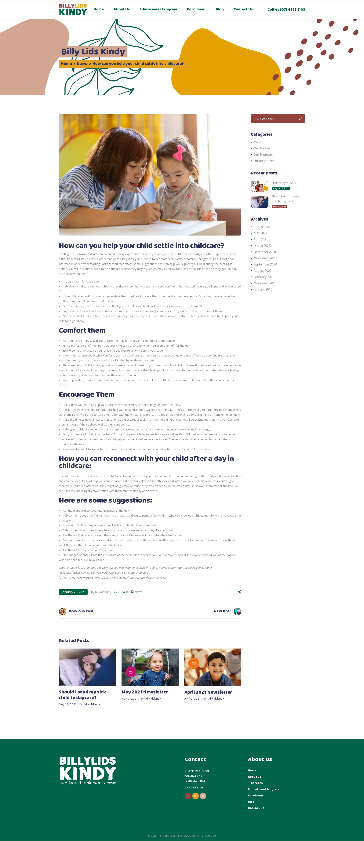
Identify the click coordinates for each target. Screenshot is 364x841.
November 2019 (265, 283)
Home (66, 63)
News (82, 63)
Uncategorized (264, 161)
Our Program (263, 154)
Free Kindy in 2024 (284, 183)
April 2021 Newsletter (208, 692)
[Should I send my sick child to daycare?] (87, 667)
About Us (254, 776)
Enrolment (255, 795)
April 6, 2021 (192, 698)
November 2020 (265, 258)
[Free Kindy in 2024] (259, 186)
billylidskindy (103, 592)
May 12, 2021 (68, 704)
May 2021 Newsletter (145, 692)
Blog (251, 801)
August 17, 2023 (281, 188)
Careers (257, 783)
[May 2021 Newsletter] (150, 667)
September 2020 (265, 264)
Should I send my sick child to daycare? (82, 695)
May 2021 (260, 233)
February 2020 (264, 277)
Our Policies (262, 148)
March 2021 (262, 245)
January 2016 (263, 289)
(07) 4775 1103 (292, 10)
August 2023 (262, 227)
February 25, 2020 (73, 592)
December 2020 (265, 252)
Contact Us (256, 808)
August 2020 (262, 271)
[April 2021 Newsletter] (212, 667)
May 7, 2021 (130, 698)
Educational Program (263, 789)
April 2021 (261, 239)
